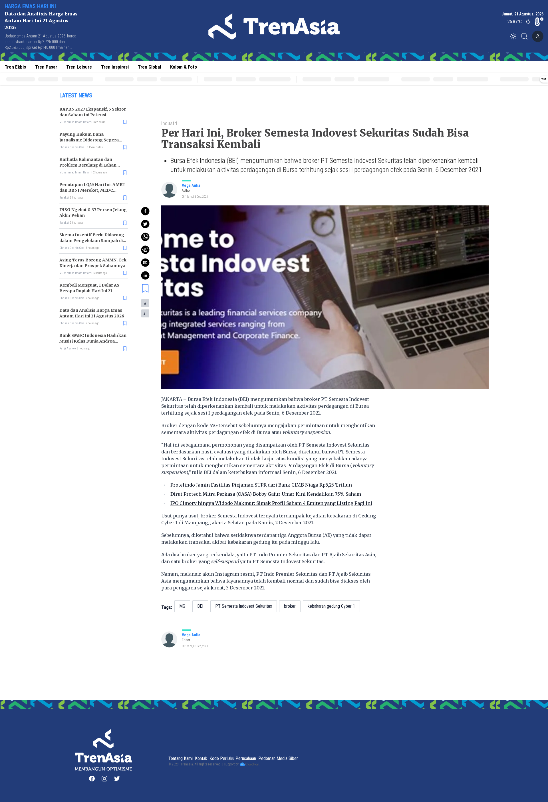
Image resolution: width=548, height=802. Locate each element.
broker (290, 606)
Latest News (75, 95)
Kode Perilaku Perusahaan (232, 758)
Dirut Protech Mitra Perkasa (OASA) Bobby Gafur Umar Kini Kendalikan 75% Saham (265, 494)
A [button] (145, 303)
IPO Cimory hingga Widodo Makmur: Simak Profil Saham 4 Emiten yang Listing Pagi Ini (271, 503)
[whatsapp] (145, 237)
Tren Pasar (46, 67)
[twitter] (145, 224)
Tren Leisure (79, 67)
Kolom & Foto (183, 67)
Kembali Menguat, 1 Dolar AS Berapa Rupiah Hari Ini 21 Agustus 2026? (89, 291)
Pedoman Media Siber (278, 758)
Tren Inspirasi (115, 67)
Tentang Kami (180, 758)
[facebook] (145, 211)
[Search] (526, 36)
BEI (200, 606)
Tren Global (149, 67)
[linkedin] (145, 275)
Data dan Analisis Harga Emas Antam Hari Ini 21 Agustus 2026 (41, 20)
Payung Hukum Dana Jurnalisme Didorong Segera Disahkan (89, 140)
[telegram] (145, 249)
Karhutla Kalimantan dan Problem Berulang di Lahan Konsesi (87, 165)
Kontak (201, 758)
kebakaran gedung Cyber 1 (331, 606)
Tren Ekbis (15, 67)
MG (182, 606)
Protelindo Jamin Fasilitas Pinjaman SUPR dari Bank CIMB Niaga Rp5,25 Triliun (261, 485)
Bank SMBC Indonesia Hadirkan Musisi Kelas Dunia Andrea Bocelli (92, 341)
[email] (145, 262)
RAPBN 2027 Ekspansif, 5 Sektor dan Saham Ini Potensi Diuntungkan (92, 115)
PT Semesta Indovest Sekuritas (243, 606)
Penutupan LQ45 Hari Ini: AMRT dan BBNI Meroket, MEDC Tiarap (92, 190)
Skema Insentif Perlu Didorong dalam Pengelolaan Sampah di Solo (91, 240)
